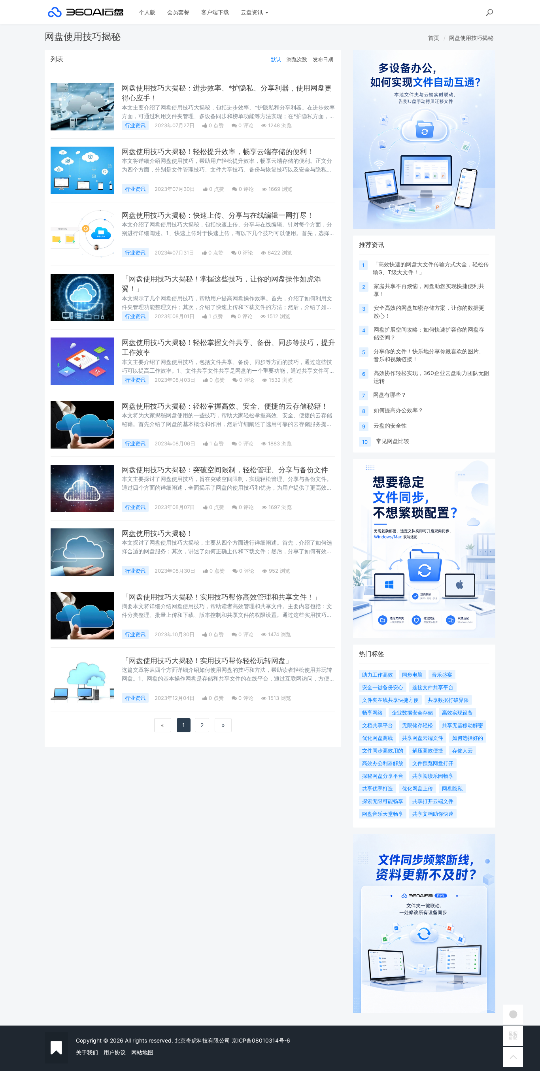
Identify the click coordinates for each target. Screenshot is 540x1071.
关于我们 (87, 1052)
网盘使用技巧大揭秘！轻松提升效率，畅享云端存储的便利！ (218, 151)
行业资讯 (135, 125)
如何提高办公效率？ (398, 410)
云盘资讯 (252, 12)
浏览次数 (297, 59)
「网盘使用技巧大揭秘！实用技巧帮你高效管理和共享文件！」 (221, 597)
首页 (433, 37)
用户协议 (115, 1052)
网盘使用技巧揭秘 (471, 37)
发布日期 (323, 59)
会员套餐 (178, 12)
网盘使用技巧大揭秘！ (157, 533)
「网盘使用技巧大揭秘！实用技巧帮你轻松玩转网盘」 (207, 660)
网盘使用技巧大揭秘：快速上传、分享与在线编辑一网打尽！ (218, 215)
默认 (276, 59)
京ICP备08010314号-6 (261, 1040)
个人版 (147, 12)
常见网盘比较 (392, 440)
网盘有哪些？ (389, 394)
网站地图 (142, 1052)
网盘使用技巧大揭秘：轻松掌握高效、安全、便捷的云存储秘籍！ (225, 406)
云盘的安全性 (390, 425)
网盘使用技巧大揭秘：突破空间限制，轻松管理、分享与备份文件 (225, 470)
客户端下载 (215, 12)
